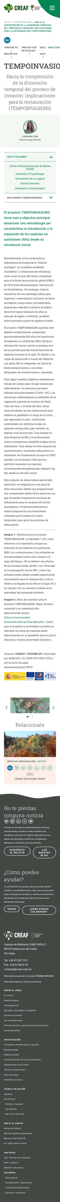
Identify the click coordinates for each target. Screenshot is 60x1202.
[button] (27, 716)
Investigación (22, 22)
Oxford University (30, 183)
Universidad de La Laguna (30, 178)
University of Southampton (30, 188)
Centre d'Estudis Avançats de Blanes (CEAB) (30, 167)
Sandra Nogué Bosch (30, 139)
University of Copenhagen (30, 173)
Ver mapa (9, 953)
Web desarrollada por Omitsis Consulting (22, 982)
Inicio (7, 22)
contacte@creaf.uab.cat (18, 969)
